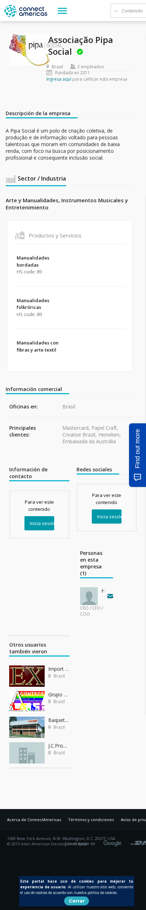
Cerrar (77, 901)
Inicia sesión (42, 523)
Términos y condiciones (91, 819)
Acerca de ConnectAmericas (34, 819)
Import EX (58, 668)
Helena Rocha (102, 590)
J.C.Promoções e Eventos (58, 745)
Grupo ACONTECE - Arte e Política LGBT (58, 694)
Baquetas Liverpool (58, 720)
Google (113, 841)
